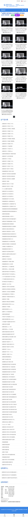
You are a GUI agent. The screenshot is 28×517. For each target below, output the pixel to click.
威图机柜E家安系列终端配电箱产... (9, 218)
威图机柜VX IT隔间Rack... (7, 151)
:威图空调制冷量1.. (21, 46)
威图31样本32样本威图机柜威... (9, 454)
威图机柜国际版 (5, 447)
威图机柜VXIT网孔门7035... (8, 123)
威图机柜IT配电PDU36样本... (8, 346)
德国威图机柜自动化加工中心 (8, 419)
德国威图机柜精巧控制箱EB (8, 223)
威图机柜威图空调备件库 (7, 462)
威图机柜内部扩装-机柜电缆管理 (9, 401)
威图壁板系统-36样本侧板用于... (9, 376)
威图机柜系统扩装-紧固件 (7, 386)
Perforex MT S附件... (6, 424)
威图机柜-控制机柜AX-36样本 (8, 231)
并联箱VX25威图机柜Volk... (8, 246)
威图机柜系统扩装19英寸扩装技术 (9, 404)
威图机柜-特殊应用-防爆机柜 (8, 301)
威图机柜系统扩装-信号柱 (7, 417)
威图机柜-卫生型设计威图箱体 (8, 291)
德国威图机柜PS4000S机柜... (8, 198)
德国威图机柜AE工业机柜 (7, 264)
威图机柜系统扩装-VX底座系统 (8, 366)
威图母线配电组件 (6, 314)
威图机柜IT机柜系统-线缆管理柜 (9, 173)
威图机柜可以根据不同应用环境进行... (10, 477)
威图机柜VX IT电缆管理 (7, 146)
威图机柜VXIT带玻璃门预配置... (9, 138)
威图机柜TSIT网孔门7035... (8, 166)
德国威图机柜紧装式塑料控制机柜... (9, 236)
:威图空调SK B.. (7, 30)
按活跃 (12, 15)
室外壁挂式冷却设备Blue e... (8, 281)
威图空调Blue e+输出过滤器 (8, 269)
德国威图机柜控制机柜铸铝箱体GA (9, 211)
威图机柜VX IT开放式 (6, 158)
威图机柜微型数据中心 (7, 356)
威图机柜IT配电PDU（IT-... (8, 341)
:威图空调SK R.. (21, 30)
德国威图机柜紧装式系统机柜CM (9, 234)
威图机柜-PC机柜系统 (6, 259)
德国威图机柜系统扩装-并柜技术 (9, 371)
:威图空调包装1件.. (7, 63)
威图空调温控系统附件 (7, 339)
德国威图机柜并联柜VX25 (7, 239)
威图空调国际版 (5, 449)
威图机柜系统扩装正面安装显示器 (9, 409)
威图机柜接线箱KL (6, 213)
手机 (5, 516)
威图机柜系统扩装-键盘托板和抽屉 (9, 412)
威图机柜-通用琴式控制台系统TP (9, 254)
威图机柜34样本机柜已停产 (8, 427)
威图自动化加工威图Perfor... (8, 422)
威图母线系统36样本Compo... (8, 304)
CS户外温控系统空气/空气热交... (9, 276)
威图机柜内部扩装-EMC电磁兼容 (9, 394)
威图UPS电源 (5, 452)
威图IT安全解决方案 (6, 359)
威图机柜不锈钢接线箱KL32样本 (9, 221)
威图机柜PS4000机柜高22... (8, 196)
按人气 (17, 15)
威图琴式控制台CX (6, 256)
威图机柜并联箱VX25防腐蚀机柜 (9, 244)
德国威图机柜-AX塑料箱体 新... (8, 201)
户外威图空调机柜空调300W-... (8, 279)
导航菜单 (3, 10)
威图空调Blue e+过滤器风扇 (8, 266)
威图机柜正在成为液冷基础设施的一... (10, 472)
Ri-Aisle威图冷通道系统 (7, 188)
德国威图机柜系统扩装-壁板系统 (9, 369)
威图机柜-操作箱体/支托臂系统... (9, 289)
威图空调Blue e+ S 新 (6, 326)
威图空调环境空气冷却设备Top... (9, 271)
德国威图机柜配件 (6, 457)
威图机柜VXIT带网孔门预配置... (9, 128)
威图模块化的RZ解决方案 (7, 361)
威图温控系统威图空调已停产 (8, 334)
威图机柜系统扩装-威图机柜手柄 (9, 407)
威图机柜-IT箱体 (5, 181)
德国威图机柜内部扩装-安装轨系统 (9, 384)
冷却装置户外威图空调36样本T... (9, 321)
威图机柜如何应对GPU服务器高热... (9, 475)
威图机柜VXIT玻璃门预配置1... (8, 141)
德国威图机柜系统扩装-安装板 (8, 381)
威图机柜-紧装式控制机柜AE (8, 228)
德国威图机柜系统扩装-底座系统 (9, 364)
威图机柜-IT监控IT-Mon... (7, 354)
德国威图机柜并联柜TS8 (7, 249)
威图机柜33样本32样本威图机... (9, 437)
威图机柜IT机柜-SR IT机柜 (8, 183)
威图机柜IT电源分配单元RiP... (8, 344)
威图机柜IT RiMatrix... (7, 349)
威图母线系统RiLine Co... (7, 309)
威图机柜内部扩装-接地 (7, 399)
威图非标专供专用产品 (7, 464)
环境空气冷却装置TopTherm (8, 316)
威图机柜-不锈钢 (5, 299)
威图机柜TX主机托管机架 (7, 156)
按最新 (22, 15)
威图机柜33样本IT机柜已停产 (8, 429)
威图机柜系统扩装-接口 (7, 414)
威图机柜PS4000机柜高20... (8, 193)
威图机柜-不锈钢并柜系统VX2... (9, 296)
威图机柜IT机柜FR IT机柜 (7, 186)
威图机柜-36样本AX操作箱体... (8, 286)
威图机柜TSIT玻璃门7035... (8, 161)
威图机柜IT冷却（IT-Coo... (8, 351)
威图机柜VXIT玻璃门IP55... (8, 136)
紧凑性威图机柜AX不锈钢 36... (8, 294)
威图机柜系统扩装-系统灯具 (8, 391)
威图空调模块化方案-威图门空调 (9, 336)
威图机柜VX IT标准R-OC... (8, 148)
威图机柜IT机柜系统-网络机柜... (9, 176)
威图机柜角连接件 (6, 444)
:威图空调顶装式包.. (7, 112)
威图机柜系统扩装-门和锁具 (8, 374)
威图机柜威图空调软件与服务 (8, 439)
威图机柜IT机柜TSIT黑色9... (8, 168)
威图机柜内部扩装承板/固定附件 (9, 389)
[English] (23, 1)
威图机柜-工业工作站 (6, 284)
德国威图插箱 (5, 442)
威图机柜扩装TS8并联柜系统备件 (9, 379)
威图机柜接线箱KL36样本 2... (8, 216)
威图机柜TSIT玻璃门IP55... (8, 163)
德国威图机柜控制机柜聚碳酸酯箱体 (9, 208)
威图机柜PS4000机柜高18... (8, 191)
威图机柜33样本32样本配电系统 (9, 434)
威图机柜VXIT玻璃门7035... (8, 131)
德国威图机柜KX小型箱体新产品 (9, 203)
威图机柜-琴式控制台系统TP (8, 251)
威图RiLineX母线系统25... (7, 311)
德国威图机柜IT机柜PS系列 (8, 171)
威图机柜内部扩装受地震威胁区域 (9, 396)
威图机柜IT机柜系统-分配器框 (8, 178)
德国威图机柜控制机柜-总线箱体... (9, 226)
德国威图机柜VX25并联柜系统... (9, 241)
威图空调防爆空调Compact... (8, 319)
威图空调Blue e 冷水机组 (7, 329)
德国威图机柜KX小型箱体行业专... (9, 206)
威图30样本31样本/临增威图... (8, 459)
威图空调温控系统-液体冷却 (8, 331)
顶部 (23, 516)
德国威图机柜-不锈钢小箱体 (8, 261)
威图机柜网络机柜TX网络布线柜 (9, 153)
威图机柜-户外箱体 (6, 306)
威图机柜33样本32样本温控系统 (9, 432)
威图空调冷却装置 (6, 324)
